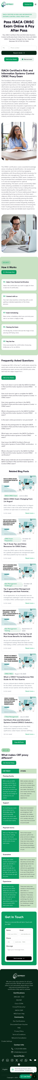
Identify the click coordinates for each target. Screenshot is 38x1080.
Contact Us (28, 4)
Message (9, 946)
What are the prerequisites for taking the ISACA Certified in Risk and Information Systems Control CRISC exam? (17, 426)
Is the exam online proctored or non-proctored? (17, 420)
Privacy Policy (19, 1031)
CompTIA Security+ (19, 1007)
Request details (18, 53)
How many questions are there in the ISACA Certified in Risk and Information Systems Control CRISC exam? (17, 404)
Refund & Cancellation (19, 1038)
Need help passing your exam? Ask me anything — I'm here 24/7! (23, 1069)
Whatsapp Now (10, 272)
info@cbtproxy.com (20, 1052)
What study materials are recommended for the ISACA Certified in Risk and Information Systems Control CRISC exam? (17, 461)
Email (22, 930)
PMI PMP (19, 1000)
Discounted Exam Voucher (19, 1024)
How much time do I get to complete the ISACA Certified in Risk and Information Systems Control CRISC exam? (17, 395)
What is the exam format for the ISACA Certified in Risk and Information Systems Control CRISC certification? (17, 453)
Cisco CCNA (19, 1003)
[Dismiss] (34, 1069)
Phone (8, 938)
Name (8, 930)
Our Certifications (19, 1021)
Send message (18, 958)
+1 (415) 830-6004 (20, 1049)
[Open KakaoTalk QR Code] (35, 1060)
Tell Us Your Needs (11, 59)
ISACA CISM (19, 1010)
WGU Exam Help (19, 1013)
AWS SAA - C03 (19, 997)
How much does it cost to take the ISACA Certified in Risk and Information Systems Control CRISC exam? (18, 387)
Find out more (28, 59)
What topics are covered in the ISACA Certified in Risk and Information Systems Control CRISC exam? (17, 435)
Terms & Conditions (19, 1034)
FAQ (19, 1028)
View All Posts (19, 742)
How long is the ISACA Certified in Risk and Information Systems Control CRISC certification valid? (17, 444)
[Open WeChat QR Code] (30, 1060)
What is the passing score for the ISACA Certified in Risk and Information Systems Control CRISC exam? (17, 413)
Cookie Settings (6, 1041)
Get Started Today (8, 763)
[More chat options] (34, 1076)
